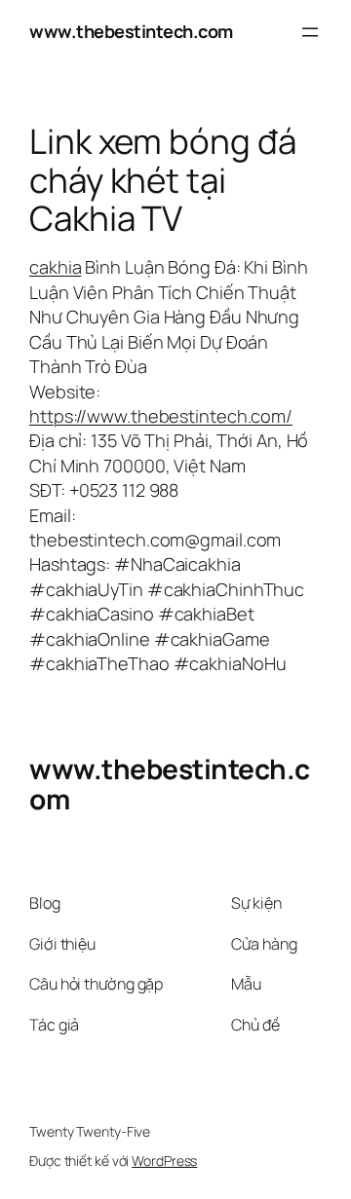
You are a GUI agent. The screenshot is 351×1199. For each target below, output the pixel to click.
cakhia (55, 267)
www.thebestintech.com (131, 31)
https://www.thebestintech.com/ (160, 416)
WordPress (164, 1160)
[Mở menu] (310, 32)
